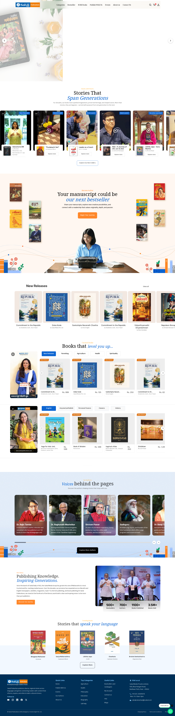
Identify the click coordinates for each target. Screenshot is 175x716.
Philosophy (84, 692)
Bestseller (71, 5)
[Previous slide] (4, 40)
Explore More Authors (87, 550)
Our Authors (60, 696)
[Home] (17, 683)
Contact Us (127, 5)
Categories (60, 5)
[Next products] (163, 373)
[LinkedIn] (17, 700)
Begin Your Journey (87, 215)
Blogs (106, 702)
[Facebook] (22, 700)
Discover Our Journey (26, 602)
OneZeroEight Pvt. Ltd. (35, 712)
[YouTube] (8, 700)
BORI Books (82, 5)
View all (146, 286)
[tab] (81, 78)
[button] (150, 5)
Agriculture (84, 684)
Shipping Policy (142, 712)
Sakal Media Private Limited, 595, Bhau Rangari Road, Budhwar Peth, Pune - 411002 (139, 687)
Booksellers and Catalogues (109, 685)
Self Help (83, 703)
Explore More (87, 665)
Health (83, 688)
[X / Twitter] (26, 700)
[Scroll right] (158, 542)
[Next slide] (170, 40)
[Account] (158, 5)
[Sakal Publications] (28, 5)
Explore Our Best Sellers (87, 163)
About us (116, 5)
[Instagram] (13, 700)
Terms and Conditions (155, 712)
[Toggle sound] (3, 114)
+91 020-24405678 (138, 694)
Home (58, 684)
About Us (59, 700)
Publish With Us (96, 5)
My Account (108, 691)
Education (84, 696)
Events (107, 5)
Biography (84, 700)
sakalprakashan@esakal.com (142, 700)
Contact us (108, 695)
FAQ (105, 699)
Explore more (52, 154)
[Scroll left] (154, 542)
